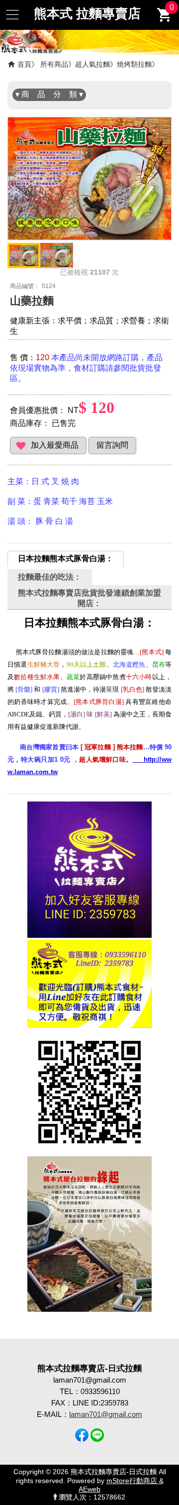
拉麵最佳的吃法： (50, 577)
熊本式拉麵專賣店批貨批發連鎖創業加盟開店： (89, 598)
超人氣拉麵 (92, 64)
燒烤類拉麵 (134, 64)
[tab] (65, 559)
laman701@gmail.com (105, 1414)
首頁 (24, 64)
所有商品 (54, 64)
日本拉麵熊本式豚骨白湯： (65, 558)
